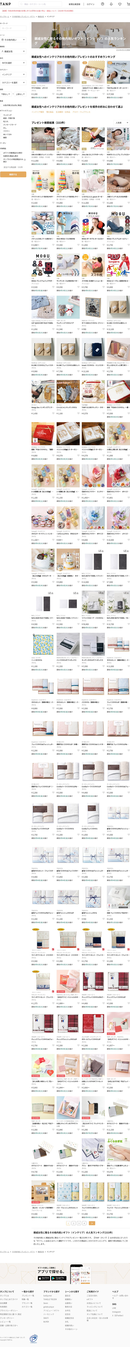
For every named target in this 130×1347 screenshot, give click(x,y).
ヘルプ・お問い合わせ (120, 1296)
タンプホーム (4, 16)
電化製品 (49, 112)
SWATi (46, 1318)
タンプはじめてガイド (9, 1299)
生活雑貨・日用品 (63, 112)
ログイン (90, 4)
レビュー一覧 (5, 1321)
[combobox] (40, 4)
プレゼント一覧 (28, 1295)
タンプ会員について (95, 1314)
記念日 (67, 1314)
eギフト (90, 1299)
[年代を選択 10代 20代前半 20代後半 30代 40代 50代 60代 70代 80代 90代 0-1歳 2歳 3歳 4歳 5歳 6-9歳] (13, 62)
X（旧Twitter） (118, 1315)
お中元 (67, 1310)
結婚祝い (68, 1299)
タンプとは (4, 1295)
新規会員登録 (74, 4)
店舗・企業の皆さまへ (9, 1325)
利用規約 (3, 1307)
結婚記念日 (69, 1318)
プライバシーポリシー (9, 1310)
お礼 (67, 1321)
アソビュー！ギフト (51, 1310)
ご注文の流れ (92, 1295)
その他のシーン (71, 1329)
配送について (92, 1310)
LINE (114, 1308)
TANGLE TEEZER (50, 1299)
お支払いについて (94, 1303)
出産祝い (68, 1303)
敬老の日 (68, 1307)
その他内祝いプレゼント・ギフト (23, 16)
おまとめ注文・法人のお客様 (97, 1319)
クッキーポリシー (7, 1318)
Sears (45, 1303)
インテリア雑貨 (37, 112)
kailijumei (47, 1295)
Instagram (116, 1312)
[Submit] (21, 4)
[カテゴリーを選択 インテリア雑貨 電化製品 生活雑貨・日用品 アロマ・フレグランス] (13, 82)
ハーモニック (48, 1314)
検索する (13, 174)
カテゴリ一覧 (27, 1307)
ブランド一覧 (27, 1303)
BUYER (46, 1321)
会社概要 (3, 1303)
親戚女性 (41, 16)
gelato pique (48, 1307)
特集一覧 (25, 1299)
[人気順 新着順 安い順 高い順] (121, 122)
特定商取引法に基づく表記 (10, 1314)
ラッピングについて (95, 1307)
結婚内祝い (69, 1325)
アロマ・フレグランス (81, 112)
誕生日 (67, 1295)
